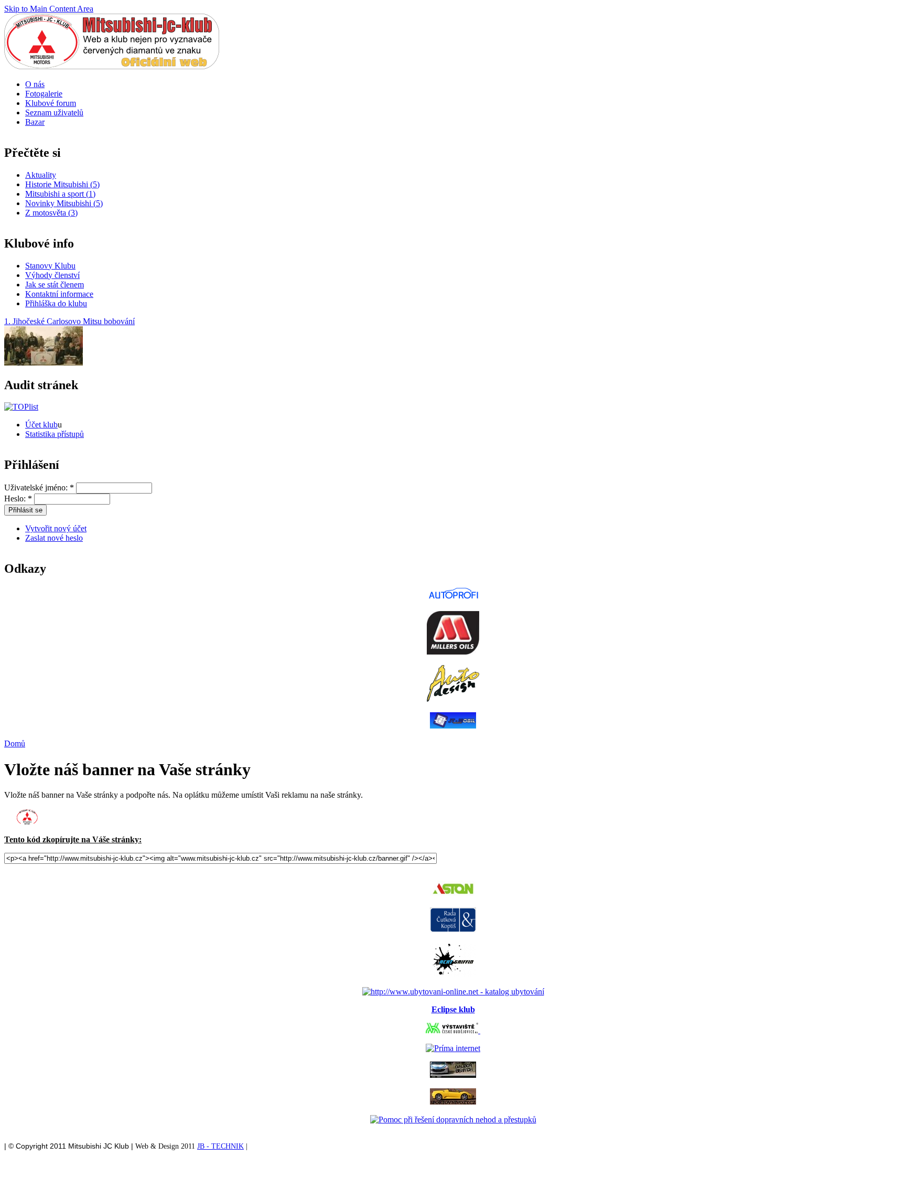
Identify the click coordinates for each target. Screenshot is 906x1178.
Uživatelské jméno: (39, 487)
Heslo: (18, 498)
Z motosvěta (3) (51, 212)
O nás (35, 84)
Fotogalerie (43, 93)
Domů (14, 743)
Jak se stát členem (54, 284)
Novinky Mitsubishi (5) (64, 203)
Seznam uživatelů (54, 112)
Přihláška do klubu (56, 303)
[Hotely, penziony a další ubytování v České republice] (453, 991)
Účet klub (41, 424)
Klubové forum (50, 103)
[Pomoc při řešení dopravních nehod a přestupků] (453, 1119)
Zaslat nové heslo (54, 537)
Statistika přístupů (54, 434)
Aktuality (40, 174)
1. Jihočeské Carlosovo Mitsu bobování (69, 321)
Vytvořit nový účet (56, 528)
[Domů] (111, 66)
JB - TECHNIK (220, 1146)
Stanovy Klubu (50, 265)
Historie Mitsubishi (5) (62, 184)
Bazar (35, 121)
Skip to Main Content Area (48, 8)
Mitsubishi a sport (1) (60, 193)
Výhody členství (52, 275)
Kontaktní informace (59, 294)
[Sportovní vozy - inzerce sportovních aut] (453, 1101)
